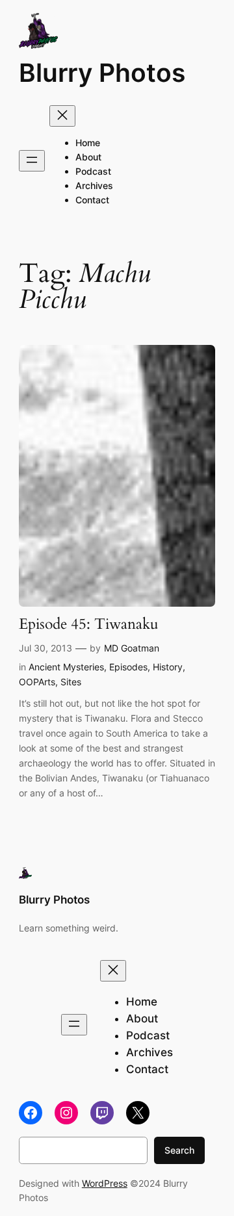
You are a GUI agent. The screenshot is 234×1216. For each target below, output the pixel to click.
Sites (70, 681)
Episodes (128, 666)
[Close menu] (62, 116)
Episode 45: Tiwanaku (89, 624)
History (168, 666)
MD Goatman (131, 647)
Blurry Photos (102, 73)
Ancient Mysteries (66, 666)
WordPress (104, 1183)
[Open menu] (32, 160)
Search (179, 1150)
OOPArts (37, 681)
